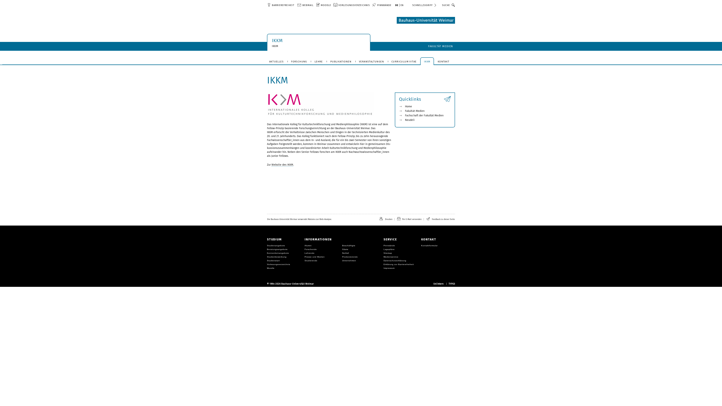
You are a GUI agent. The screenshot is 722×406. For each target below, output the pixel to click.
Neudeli (410, 120)
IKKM (277, 40)
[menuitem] (280, 5)
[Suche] (453, 5)
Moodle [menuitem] (326, 5)
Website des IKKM (282, 164)
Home (408, 106)
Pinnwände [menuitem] (384, 5)
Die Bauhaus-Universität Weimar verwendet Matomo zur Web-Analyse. (299, 219)
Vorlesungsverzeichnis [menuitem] (354, 5)
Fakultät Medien (440, 46)
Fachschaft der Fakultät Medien (424, 115)
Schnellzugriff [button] (422, 5)
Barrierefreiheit (283, 5)
